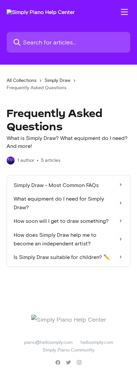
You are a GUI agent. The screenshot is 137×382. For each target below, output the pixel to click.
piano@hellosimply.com (48, 342)
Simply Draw (57, 80)
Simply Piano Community (68, 349)
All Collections (22, 80)
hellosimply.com (96, 342)
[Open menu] (124, 12)
